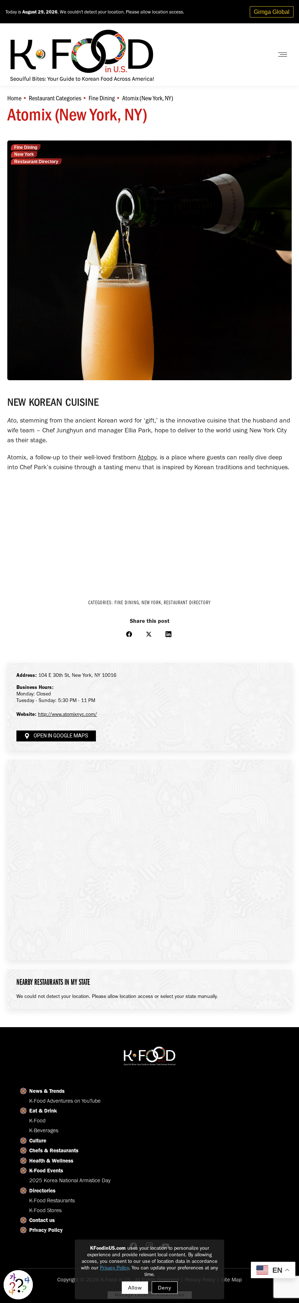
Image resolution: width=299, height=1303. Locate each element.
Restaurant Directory (36, 161)
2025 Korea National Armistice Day (69, 1180)
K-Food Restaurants (52, 1200)
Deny (164, 1288)
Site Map (231, 1279)
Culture (37, 1140)
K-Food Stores (45, 1210)
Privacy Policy (114, 1268)
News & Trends (47, 1091)
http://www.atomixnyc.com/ (67, 714)
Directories (42, 1190)
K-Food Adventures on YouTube (65, 1101)
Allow (135, 1288)
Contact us (42, 1220)
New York (24, 154)
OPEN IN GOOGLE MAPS (61, 736)
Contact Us (249, 54)
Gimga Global (272, 12)
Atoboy (147, 457)
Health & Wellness (51, 1160)
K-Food (37, 1120)
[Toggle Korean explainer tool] (18, 1284)
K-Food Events (46, 1170)
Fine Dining (25, 147)
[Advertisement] (149, 530)
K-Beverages (43, 1130)
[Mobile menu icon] (282, 54)
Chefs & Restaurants (53, 1150)
